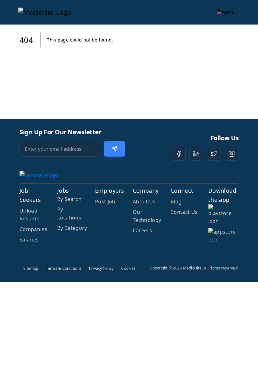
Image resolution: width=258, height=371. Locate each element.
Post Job (105, 201)
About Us (144, 201)
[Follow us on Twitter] (214, 154)
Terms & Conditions (63, 268)
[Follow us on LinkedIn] (196, 154)
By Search (69, 199)
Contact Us (184, 211)
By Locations (69, 213)
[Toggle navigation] (226, 12)
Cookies (128, 268)
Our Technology (147, 216)
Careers (142, 230)
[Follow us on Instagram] (231, 154)
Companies (33, 229)
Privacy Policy (101, 268)
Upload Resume (29, 214)
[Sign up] (114, 149)
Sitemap (30, 268)
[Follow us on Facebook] (179, 154)
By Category (72, 227)
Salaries (29, 239)
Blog (176, 201)
